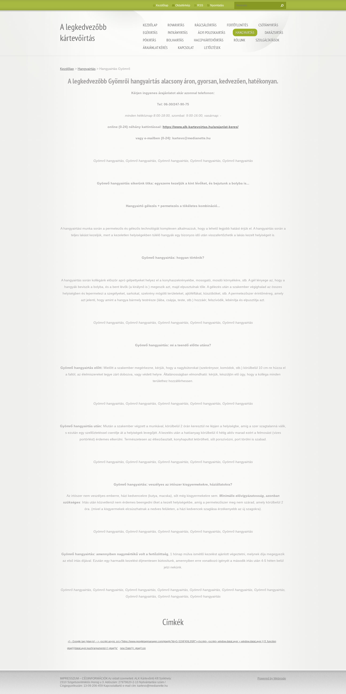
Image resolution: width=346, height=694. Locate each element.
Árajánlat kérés (155, 47)
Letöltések (212, 47)
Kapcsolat (186, 47)
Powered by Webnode (271, 678)
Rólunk (239, 40)
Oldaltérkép (182, 5)
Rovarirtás (176, 25)
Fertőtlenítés (237, 25)
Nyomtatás (217, 5)
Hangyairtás (245, 32)
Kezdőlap (150, 25)
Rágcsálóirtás (206, 25)
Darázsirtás (274, 32)
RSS (200, 5)
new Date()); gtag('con (133, 648)
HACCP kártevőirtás (208, 40)
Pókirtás (149, 40)
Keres (281, 5)
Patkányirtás (178, 32)
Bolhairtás (175, 40)
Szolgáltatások (267, 40)
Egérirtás (150, 32)
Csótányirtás (268, 25)
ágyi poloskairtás (211, 32)
